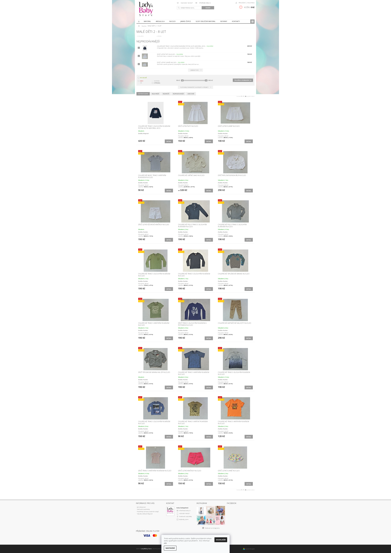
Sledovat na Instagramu (212, 528)
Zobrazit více (195, 70)
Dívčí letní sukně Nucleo (170, 62)
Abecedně (191, 94)
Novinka (157, 81)
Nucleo (172, 21)
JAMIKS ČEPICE (185, 21)
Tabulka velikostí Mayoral (145, 514)
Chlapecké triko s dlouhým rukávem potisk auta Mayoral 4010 (185, 46)
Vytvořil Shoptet (250, 549)
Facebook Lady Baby (185, 516)
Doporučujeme (143, 94)
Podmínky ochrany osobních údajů (148, 511)
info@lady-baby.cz (184, 510)
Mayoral (147, 21)
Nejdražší (166, 94)
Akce (141, 81)
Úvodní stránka (138, 21)
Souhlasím (221, 540)
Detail (168, 141)
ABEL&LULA (160, 21)
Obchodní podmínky (143, 509)
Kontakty (236, 21)
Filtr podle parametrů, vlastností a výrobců (194, 87)
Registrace (251, 3)
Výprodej (157, 83)
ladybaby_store (183, 519)
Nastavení (170, 548)
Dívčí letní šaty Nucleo (170, 54)
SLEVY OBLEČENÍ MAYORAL (205, 21)
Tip (141, 83)
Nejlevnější (155, 94)
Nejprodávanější (178, 94)
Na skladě (143, 78)
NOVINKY (223, 21)
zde (165, 543)
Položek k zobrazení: (242, 80)
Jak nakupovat (141, 507)
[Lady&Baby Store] (146, 10)
